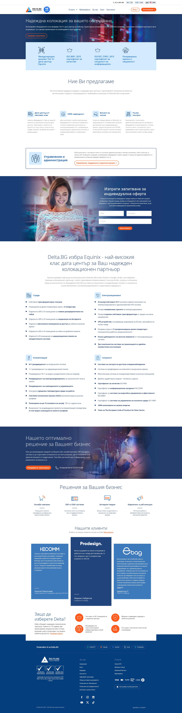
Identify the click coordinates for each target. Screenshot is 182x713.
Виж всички (108, 532)
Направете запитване (38, 467)
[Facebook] (82, 697)
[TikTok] (93, 702)
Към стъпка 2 (125, 228)
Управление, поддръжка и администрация (95, 163)
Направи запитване (36, 36)
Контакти (111, 9)
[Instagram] (87, 697)
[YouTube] (82, 702)
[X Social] (87, 702)
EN (131, 2)
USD (141, 2)
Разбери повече (56, 634)
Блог (102, 9)
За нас (95, 9)
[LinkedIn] (93, 697)
